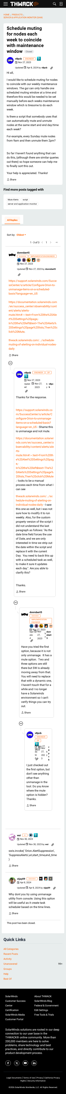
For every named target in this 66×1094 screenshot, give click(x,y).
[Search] (54, 4)
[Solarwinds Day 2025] (34, 260)
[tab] (12, 220)
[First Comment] (31, 835)
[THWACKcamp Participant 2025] (41, 879)
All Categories (11, 949)
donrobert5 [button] (23, 252)
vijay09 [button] (21, 878)
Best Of (8, 978)
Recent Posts (11, 953)
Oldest (20, 235)
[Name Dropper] (24, 260)
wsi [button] (19, 835)
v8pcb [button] (18, 58)
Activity (8, 958)
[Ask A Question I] (39, 59)
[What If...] (51, 879)
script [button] (25, 199)
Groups (8, 968)
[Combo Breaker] (29, 260)
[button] (10, 60)
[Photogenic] (19, 260)
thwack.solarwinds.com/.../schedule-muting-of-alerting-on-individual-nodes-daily (32, 344)
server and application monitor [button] (22, 204)
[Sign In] (61, 4)
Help (6, 973)
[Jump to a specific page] (56, 242)
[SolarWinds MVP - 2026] (38, 260)
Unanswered (33, 963)
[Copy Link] (51, 67)
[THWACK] (24, 4)
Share (11, 180)
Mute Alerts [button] (13, 199)
